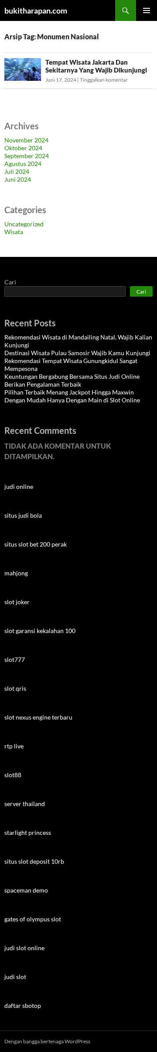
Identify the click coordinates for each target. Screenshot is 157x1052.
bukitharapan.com (35, 10)
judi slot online (24, 948)
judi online (18, 486)
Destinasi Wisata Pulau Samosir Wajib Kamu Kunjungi (77, 352)
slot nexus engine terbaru (38, 717)
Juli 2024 (16, 171)
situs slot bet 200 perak (35, 544)
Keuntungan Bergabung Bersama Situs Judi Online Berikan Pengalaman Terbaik (72, 380)
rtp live (14, 746)
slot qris (15, 688)
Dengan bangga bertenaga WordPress (47, 1041)
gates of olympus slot (32, 919)
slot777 (14, 659)
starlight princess (27, 832)
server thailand (24, 803)
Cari (10, 282)
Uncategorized (24, 224)
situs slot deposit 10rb (34, 861)
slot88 (12, 775)
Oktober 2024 (23, 148)
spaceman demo (26, 890)
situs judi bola (23, 515)
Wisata (13, 231)
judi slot (15, 976)
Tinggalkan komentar (104, 79)
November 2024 (26, 140)
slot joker (17, 602)
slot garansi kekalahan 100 (39, 630)
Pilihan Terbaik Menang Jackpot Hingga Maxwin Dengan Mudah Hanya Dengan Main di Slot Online (72, 396)
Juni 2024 (17, 179)
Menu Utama (146, 10)
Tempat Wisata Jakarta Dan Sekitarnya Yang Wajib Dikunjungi (96, 66)
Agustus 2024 (22, 163)
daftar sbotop (22, 1005)
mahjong (16, 573)
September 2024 (26, 155)
